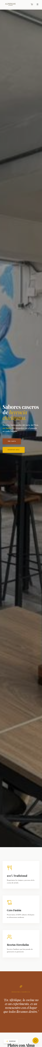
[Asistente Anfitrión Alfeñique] (36, 1041)
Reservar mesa (13, 449)
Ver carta (12, 441)
